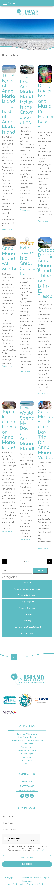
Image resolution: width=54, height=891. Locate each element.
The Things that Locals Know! (27, 627)
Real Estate (27, 614)
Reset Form (27, 858)
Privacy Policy (27, 744)
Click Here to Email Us (27, 791)
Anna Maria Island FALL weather (10, 258)
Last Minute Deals (27, 737)
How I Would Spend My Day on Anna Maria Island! (27, 428)
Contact (27, 764)
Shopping (27, 621)
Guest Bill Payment (27, 750)
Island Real (27, 12)
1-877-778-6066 (27, 786)
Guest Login (27, 754)
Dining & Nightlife (27, 602)
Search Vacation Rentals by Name (27, 740)
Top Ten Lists (27, 633)
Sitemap (27, 757)
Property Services (27, 608)
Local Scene (27, 760)
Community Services (27, 595)
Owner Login (27, 747)
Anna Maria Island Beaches (27, 589)
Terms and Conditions (27, 734)
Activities (27, 583)
